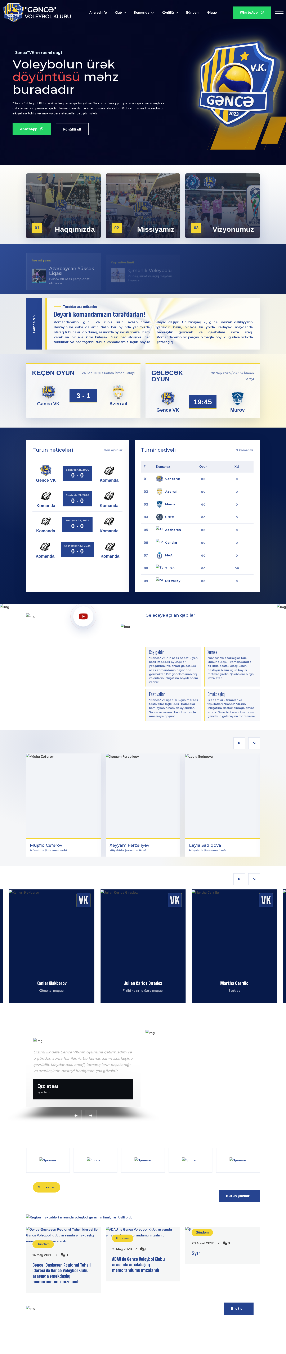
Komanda (142, 12)
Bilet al (238, 1308)
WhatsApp (249, 12)
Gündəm (192, 12)
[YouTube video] (83, 616)
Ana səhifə (98, 12)
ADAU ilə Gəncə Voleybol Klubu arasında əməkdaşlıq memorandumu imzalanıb (138, 1265)
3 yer (196, 1253)
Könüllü (168, 12)
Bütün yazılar (238, 1196)
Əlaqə (212, 12)
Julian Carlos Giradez (51, 983)
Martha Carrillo (143, 983)
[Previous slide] (239, 743)
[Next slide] (254, 743)
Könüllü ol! (72, 129)
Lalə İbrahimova (234, 983)
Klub (119, 12)
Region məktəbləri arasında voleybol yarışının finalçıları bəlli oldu (101, 1210)
